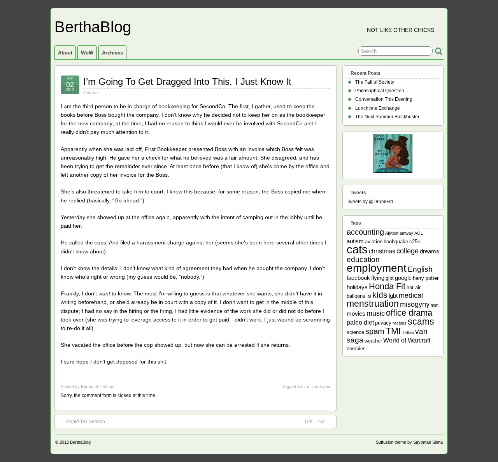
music (375, 313)
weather (373, 341)
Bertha (87, 386)
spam (374, 331)
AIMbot (391, 233)
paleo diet (360, 322)
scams (421, 321)
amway (406, 233)
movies (356, 313)
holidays (357, 287)
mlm (434, 305)
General (90, 92)
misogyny (415, 304)
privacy (383, 323)
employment (377, 268)
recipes (400, 323)
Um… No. (315, 421)
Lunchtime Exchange (377, 108)
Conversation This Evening (383, 99)
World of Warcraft (406, 340)
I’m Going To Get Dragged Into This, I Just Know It (187, 81)
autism (355, 241)
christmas (382, 251)
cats (357, 249)
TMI (393, 331)
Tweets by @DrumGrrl (370, 201)
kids (380, 295)
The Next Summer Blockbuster (387, 116)
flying (377, 277)
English (420, 269)
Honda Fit (387, 286)
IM (368, 296)
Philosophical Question (379, 90)
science (355, 332)
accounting (365, 232)
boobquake (396, 241)
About (65, 53)
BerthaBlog (92, 26)
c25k (414, 241)
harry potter (425, 278)
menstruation (373, 304)
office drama (318, 386)
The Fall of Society (374, 82)
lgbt (393, 295)
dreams (429, 251)
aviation (373, 241)
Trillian (408, 332)
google (403, 277)
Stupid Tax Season (85, 421)
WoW (87, 53)
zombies (356, 348)
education (363, 259)
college (407, 251)
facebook (358, 277)
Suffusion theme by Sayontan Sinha (409, 442)
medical (411, 295)
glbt (390, 278)
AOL (418, 233)
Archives (112, 53)
